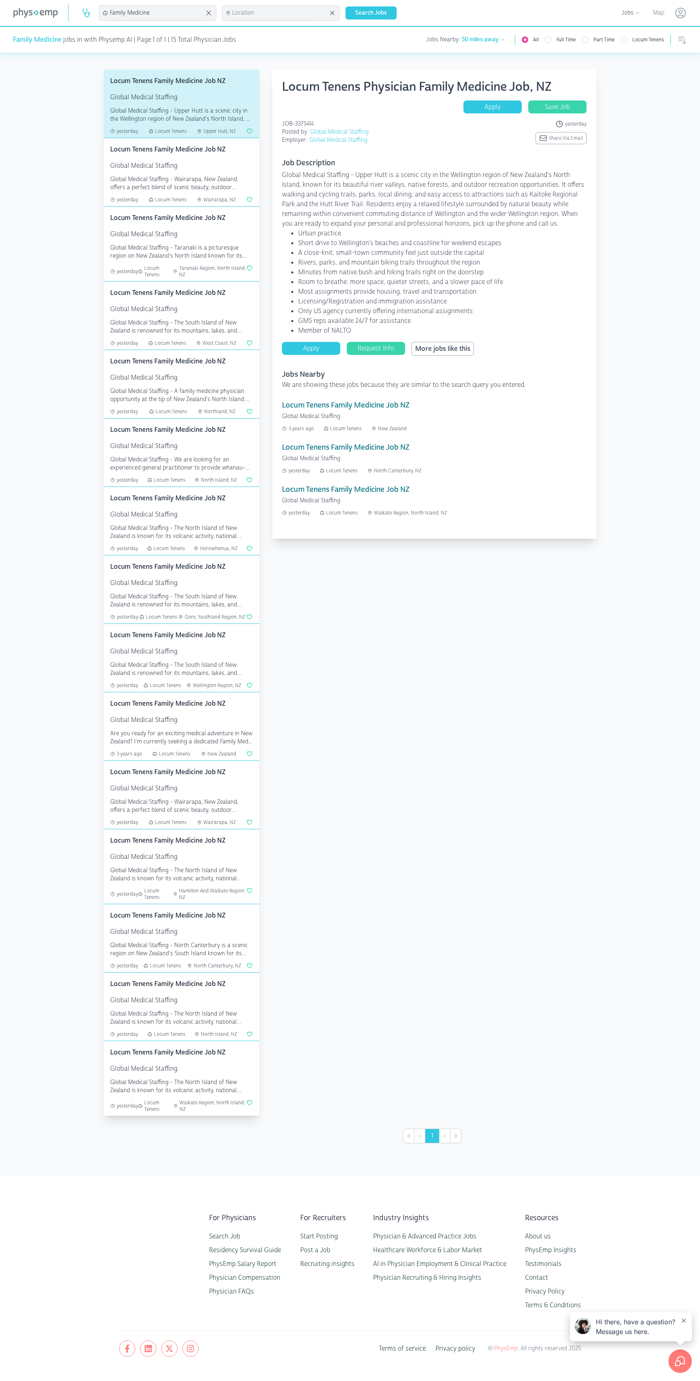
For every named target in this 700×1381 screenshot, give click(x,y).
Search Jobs (371, 13)
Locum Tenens (648, 39)
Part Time (604, 39)
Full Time (566, 39)
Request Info (376, 348)
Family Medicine (37, 39)
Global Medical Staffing (339, 132)
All (536, 39)
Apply (492, 106)
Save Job (557, 106)
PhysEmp (506, 1348)
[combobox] (156, 13)
